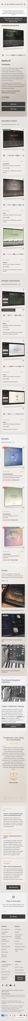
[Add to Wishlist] (23, 130)
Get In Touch (19, 967)
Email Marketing (20, 973)
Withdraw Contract (20, 978)
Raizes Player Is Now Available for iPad (12, 610)
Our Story (18, 929)
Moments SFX (6, 946)
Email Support (19, 970)
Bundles (4, 949)
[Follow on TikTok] (14, 985)
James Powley (6, 161)
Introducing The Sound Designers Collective (11, 671)
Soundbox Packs (5, 933)
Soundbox (19, 716)
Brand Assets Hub (19, 950)
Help (16, 964)
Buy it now (13, 109)
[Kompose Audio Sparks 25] (13, 40)
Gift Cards (5, 952)
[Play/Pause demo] (3, 55)
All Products (5, 929)
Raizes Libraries (7, 936)
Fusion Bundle (7, 514)
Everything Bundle (8, 474)
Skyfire (5, 323)
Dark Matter (6, 163)
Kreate (17, 941)
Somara (5, 262)
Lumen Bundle (7, 554)
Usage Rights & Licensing (6, 965)
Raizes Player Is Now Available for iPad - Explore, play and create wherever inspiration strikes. (13, 20)
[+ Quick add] (23, 149)
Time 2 (4, 374)
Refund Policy (6, 972)
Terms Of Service (4, 978)
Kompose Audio (6, 210)
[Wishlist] (21, 4)
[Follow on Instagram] (7, 985)
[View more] (13, 694)
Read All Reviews (13, 887)
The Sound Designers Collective (18, 936)
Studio (17, 932)
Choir (4, 213)
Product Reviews (4, 955)
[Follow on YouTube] (10, 985)
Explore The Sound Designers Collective (13, 725)
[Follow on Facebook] (3, 985)
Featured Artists (20, 946)
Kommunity (18, 944)
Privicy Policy (6, 974)
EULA (3, 969)
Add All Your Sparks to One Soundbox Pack (12, 640)
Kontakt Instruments (5, 940)
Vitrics (4, 422)
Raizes (3, 718)
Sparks (4, 944)
